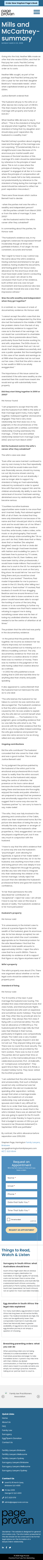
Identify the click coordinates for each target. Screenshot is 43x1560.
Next (38, 1396)
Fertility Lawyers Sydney (13, 1458)
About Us (6, 1422)
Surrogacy (7, 1434)
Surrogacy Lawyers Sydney (14, 1470)
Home (5, 1418)
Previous (3, 1396)
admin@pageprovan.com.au (16, 1502)
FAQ (4, 1426)
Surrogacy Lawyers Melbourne (16, 1466)
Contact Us (7, 1442)
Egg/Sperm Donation (12, 1438)
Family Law (7, 1430)
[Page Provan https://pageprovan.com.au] (8, 13)
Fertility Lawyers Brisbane (13, 1450)
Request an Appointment (21, 1230)
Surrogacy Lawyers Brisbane (15, 1462)
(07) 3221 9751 (10, 1497)
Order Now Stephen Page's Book (21, 3)
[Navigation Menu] (36, 12)
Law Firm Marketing (27, 1558)
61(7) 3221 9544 (9, 1151)
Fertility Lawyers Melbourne (14, 1454)
